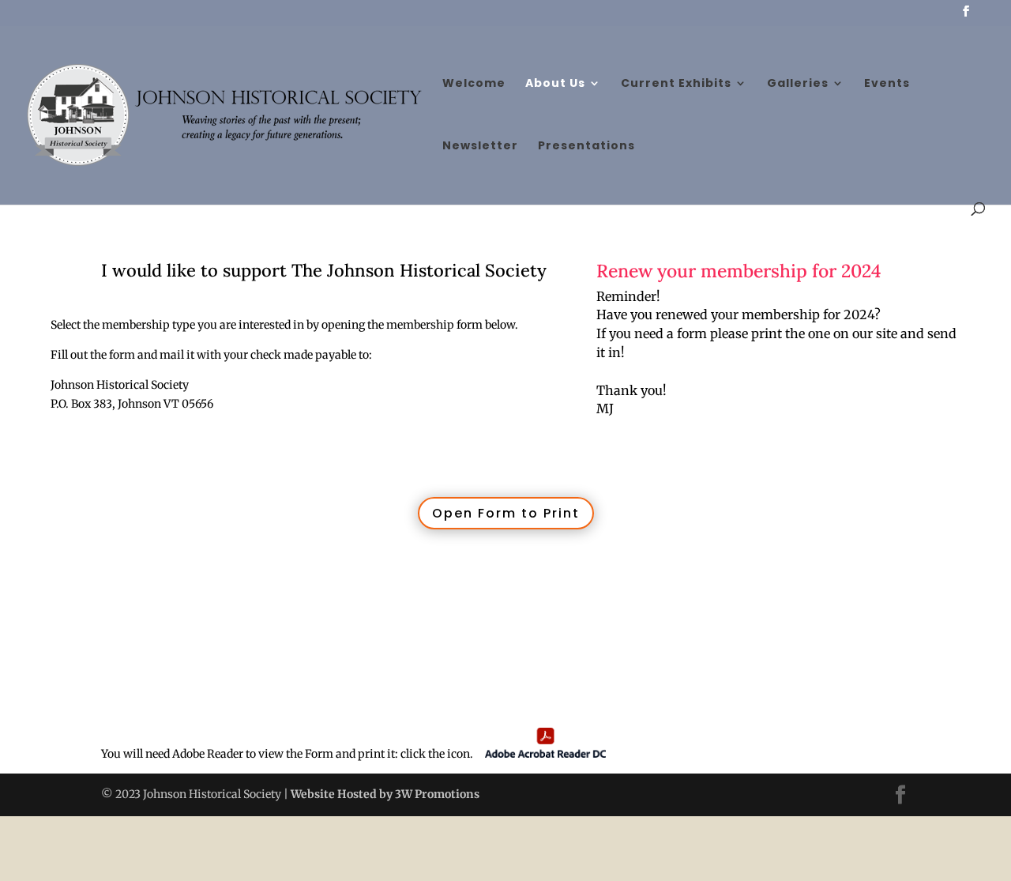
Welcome (474, 84)
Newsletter (480, 146)
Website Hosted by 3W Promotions (383, 794)
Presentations (586, 146)
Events (887, 84)
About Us (555, 84)
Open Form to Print (506, 513)
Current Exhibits (676, 84)
